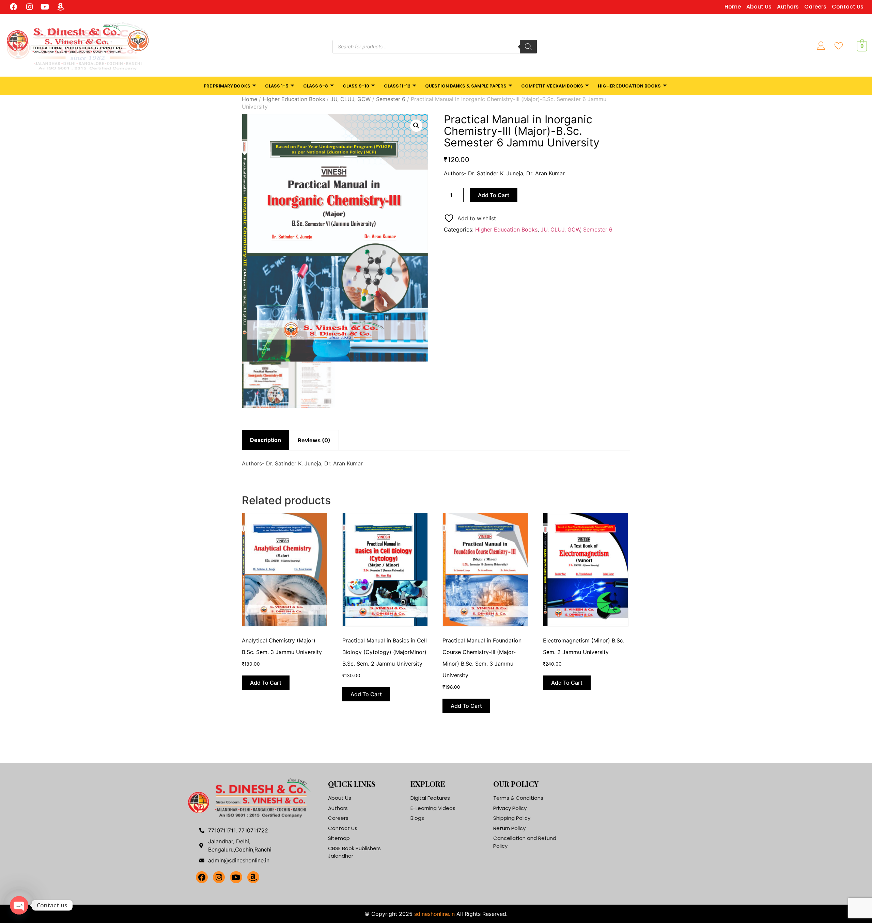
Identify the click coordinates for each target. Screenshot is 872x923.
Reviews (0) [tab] (314, 440)
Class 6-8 (315, 86)
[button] (416, 126)
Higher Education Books (629, 86)
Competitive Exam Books (552, 86)
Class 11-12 (397, 86)
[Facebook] (14, 7)
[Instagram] (29, 7)
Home (249, 99)
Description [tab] (265, 439)
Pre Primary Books (227, 86)
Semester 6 (390, 99)
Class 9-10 (356, 86)
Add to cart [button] (265, 682)
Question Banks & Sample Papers (466, 86)
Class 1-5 (277, 86)
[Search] (528, 46)
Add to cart (493, 195)
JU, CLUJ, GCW (350, 99)
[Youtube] (45, 7)
